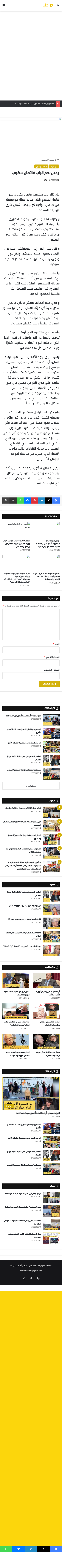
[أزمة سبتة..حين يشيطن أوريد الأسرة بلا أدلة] (46, 980)
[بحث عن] (58, 6)
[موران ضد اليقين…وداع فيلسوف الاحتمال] (46, 1011)
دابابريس (32, 1266)
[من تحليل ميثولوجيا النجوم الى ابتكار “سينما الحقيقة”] (15, 1011)
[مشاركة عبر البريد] (13, 500)
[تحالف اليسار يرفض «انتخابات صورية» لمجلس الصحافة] (51, 1224)
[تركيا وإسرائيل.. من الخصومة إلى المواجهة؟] (51, 1197)
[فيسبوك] (56, 500)
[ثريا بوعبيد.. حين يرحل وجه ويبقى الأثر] (51, 909)
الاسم (56, 644)
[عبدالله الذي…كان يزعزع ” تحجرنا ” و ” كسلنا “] (51, 950)
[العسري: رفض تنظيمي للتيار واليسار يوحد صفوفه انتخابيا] (51, 853)
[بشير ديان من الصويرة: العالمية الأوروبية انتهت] (15, 980)
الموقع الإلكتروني (52, 670)
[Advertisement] (31, 55)
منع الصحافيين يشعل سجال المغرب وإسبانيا (23, 1207)
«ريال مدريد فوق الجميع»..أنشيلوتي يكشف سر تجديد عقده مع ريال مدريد (47, 544)
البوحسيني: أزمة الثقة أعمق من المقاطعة (23, 716)
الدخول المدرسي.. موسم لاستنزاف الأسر (37, 104)
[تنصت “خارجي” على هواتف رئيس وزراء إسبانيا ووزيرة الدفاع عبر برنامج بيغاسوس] (16, 530)
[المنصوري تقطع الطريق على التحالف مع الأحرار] (51, 733)
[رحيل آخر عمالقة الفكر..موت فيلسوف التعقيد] (46, 1041)
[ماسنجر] (27, 500)
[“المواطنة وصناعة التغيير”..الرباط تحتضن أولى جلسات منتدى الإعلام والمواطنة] (46, 563)
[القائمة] (3, 6)
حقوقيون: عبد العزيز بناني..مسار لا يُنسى (24, 770)
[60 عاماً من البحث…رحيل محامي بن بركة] (51, 923)
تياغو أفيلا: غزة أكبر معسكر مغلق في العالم (23, 808)
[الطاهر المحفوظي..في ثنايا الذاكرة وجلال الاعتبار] (51, 760)
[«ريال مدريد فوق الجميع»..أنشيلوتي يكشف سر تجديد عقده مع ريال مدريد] (46, 530)
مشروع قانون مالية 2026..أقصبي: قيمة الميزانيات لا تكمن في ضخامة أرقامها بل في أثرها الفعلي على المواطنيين (23, 865)
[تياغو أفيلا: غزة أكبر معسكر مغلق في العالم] (51, 812)
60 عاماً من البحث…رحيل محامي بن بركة (24, 919)
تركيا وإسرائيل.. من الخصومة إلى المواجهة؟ (23, 1193)
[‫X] (48, 500)
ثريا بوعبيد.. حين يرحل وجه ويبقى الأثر (25, 906)
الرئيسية (53, 160)
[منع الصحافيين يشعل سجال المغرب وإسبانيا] (51, 1211)
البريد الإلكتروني (52, 657)
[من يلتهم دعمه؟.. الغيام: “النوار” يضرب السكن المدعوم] (51, 825)
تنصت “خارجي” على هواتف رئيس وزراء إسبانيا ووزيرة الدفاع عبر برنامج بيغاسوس (16, 544)
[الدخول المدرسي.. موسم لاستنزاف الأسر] (51, 747)
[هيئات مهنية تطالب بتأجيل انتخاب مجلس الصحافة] (51, 1238)
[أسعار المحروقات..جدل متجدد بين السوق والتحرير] (51, 839)
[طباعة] (5, 500)
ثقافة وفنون (41, 166)
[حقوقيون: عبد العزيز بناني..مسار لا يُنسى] (51, 774)
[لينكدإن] (41, 500)
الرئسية (44, 160)
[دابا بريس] (42, 5)
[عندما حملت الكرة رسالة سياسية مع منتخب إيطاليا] (51, 936)
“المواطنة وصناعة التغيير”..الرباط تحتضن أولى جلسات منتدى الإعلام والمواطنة (46, 576)
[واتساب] (20, 500)
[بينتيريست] (34, 500)
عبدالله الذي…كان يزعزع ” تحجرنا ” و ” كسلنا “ (22, 946)
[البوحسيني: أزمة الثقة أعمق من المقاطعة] (51, 720)
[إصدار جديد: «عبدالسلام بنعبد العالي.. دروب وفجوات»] (15, 1041)
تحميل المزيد (31, 786)
